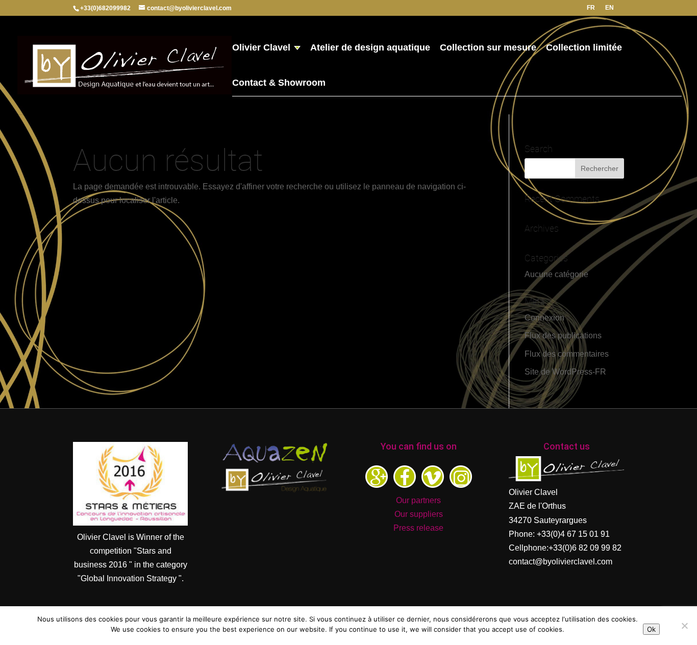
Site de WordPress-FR (565, 371)
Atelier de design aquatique (370, 48)
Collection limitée (584, 48)
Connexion (544, 317)
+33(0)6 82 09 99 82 (585, 547)
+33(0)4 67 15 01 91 (573, 534)
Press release (418, 528)
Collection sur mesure (488, 48)
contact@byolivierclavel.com (560, 561)
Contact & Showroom (279, 83)
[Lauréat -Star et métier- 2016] (130, 522)
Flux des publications (563, 335)
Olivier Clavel (261, 48)
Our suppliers (418, 514)
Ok (651, 629)
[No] (684, 626)
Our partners (418, 500)
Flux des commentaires (567, 354)
